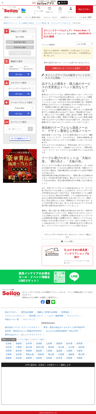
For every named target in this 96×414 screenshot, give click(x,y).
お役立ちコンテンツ (68, 17)
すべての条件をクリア (20, 138)
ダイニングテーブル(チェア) (60, 23)
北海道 (9, 343)
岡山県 (51, 354)
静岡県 (29, 350)
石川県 (71, 347)
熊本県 (59, 357)
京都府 (69, 350)
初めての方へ (84, 9)
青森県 (19, 343)
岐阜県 (19, 350)
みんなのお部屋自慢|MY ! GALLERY (62, 330)
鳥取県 (41, 354)
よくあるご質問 (85, 17)
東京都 (29, 347)
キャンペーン (73, 315)
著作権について (36, 315)
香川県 (81, 354)
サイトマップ (29, 319)
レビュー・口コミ (51, 17)
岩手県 (29, 343)
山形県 (49, 343)
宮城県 (39, 343)
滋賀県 (59, 350)
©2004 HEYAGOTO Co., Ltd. (48, 413)
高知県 (19, 357)
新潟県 (51, 347)
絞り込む (19, 53)
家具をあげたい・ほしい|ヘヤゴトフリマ (23, 334)
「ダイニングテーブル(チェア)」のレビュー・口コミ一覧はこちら (67, 235)
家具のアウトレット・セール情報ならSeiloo (19, 23)
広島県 (61, 354)
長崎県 (49, 357)
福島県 (59, 343)
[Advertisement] (48, 385)
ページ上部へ (68, 241)
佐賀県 (39, 357)
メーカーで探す (23, 339)
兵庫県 (9, 354)
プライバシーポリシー (15, 315)
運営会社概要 (27, 312)
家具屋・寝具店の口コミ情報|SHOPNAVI (23, 330)
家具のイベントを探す (13, 17)
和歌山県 (30, 354)
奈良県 (19, 354)
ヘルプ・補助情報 (55, 315)
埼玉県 (9, 347)
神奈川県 (40, 347)
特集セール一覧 (12, 319)
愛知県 (39, 350)
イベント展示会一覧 (42, 23)
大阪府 (79, 350)
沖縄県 (79, 357)
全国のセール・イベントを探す (66, 68)
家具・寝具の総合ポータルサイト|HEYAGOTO (64, 327)
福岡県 (29, 357)
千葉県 (19, 347)
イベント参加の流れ (33, 17)
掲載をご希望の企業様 (47, 312)
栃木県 (69, 343)
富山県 (61, 347)
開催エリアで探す (8, 339)
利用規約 (65, 312)
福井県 (81, 347)
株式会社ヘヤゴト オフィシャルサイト (22, 327)
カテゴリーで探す (37, 339)
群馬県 (79, 343)
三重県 (49, 350)
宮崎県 (69, 357)
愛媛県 (9, 357)
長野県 (9, 350)
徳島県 (71, 354)
